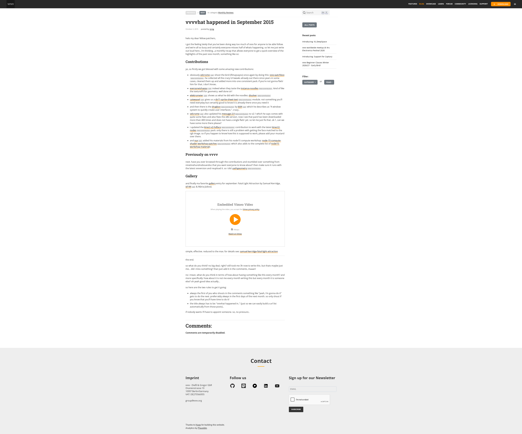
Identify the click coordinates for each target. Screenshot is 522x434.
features (412, 4)
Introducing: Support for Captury (317, 56)
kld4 (242, 106)
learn (441, 4)
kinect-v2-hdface (219, 127)
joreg (212, 29)
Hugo (198, 425)
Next (203, 13)
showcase (431, 4)
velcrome (207, 74)
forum (449, 4)
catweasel (197, 99)
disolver (259, 95)
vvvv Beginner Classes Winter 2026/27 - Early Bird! (315, 64)
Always (236, 229)
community (460, 4)
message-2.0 (235, 113)
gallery (212, 183)
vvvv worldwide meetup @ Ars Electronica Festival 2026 (316, 49)
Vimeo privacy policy (251, 209)
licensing (472, 4)
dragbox (223, 106)
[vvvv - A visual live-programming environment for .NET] (11, 4)
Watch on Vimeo (235, 234)
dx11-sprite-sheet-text (233, 99)
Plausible (202, 428)
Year (328, 82)
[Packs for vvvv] (515, 4)
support (484, 4)
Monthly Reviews (226, 12)
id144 (190, 186)
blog (421, 4)
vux (198, 140)
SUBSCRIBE (296, 409)
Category (309, 82)
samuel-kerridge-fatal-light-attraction (259, 251)
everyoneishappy (200, 88)
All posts (309, 25)
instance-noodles (256, 88)
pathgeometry (246, 168)
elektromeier (198, 95)
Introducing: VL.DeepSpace (314, 41)
